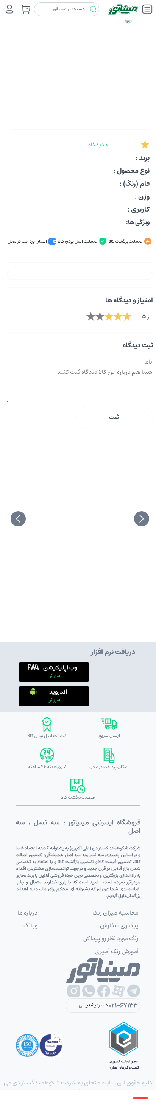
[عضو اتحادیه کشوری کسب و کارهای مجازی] (124, 1045)
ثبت (114, 417)
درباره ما (27, 912)
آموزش (54, 676)
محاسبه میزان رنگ (115, 912)
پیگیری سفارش (119, 925)
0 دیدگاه (98, 144)
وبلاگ (30, 925)
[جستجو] (93, 9)
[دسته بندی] (147, 9)
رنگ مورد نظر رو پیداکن (111, 938)
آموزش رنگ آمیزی (117, 951)
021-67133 (123, 1005)
